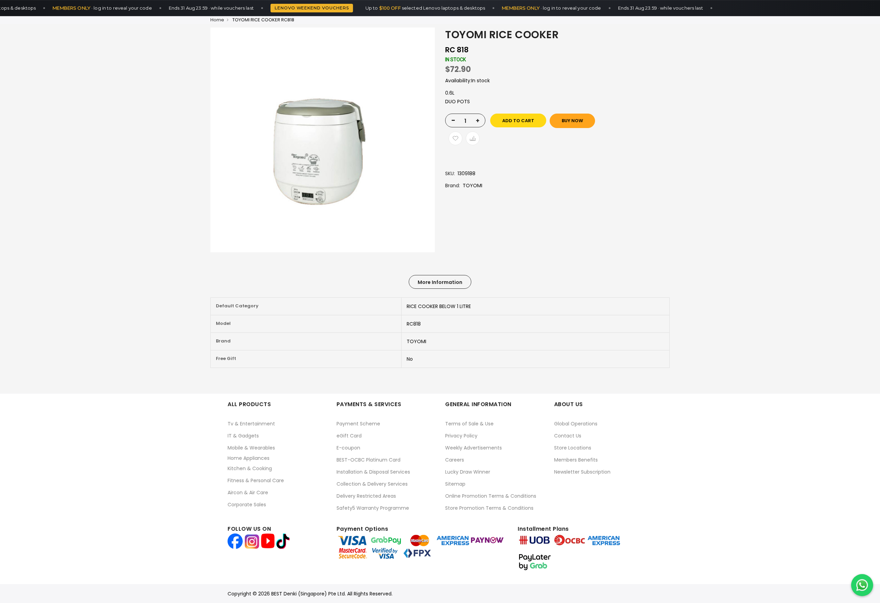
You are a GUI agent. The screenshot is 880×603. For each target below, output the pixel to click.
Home (217, 20)
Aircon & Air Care (248, 492)
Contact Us (567, 435)
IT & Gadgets (243, 435)
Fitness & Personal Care (256, 480)
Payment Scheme (358, 423)
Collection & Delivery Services (372, 483)
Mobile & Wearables (251, 447)
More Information (440, 282)
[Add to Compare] (473, 138)
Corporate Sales (247, 504)
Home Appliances (249, 458)
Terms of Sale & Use (469, 423)
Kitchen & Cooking (250, 468)
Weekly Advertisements (473, 447)
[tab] (440, 282)
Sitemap (455, 483)
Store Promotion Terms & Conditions (489, 508)
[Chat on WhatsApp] (862, 585)
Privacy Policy (461, 435)
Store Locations (572, 447)
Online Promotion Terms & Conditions (490, 496)
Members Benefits (576, 459)
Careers (454, 459)
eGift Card (349, 435)
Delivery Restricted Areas (366, 496)
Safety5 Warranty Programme (373, 508)
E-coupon (348, 447)
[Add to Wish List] (455, 138)
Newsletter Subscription (582, 471)
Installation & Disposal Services (373, 471)
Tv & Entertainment (251, 423)
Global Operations (575, 423)
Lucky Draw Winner (467, 471)
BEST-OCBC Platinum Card (368, 459)
